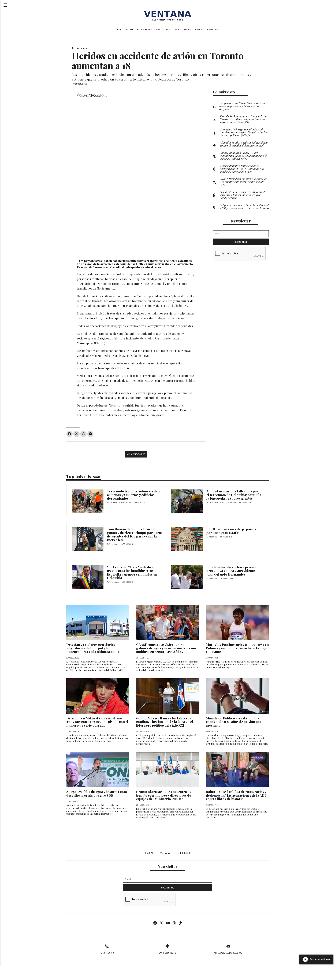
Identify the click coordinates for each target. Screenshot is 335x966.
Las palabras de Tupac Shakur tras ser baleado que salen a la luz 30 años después (242, 106)
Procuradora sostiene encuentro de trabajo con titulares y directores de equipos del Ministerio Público (163, 795)
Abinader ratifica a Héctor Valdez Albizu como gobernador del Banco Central (243, 144)
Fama (157, 30)
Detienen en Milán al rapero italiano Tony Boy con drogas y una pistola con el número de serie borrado (97, 721)
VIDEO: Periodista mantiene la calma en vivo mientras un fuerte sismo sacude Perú (243, 181)
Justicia (129, 30)
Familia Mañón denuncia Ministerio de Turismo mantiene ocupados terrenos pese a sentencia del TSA (243, 119)
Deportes (187, 30)
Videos (167, 30)
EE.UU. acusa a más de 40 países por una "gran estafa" (231, 531)
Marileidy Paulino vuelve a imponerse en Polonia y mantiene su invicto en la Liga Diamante (237, 648)
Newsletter (241, 221)
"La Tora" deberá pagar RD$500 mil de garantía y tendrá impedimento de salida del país (243, 195)
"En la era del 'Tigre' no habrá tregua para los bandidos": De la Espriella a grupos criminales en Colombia (132, 572)
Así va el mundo (144, 30)
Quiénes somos (212, 30)
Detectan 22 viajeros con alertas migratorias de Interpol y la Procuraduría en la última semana (92, 648)
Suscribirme (240, 241)
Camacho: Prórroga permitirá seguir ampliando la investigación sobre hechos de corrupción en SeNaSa (244, 132)
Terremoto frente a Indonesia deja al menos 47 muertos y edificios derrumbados (133, 494)
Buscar (119, 30)
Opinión (198, 30)
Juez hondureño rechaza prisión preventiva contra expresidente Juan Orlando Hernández (231, 570)
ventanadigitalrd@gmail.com (228, 953)
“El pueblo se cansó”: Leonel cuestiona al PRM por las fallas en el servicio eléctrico (244, 206)
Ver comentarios (136, 454)
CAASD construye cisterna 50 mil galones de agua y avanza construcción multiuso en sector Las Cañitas (166, 648)
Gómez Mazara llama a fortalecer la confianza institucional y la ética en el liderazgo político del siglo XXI (164, 721)
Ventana (165, 852)
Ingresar (185, 852)
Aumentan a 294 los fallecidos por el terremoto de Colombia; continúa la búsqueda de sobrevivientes (233, 494)
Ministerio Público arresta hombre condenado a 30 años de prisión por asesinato (233, 721)
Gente (176, 30)
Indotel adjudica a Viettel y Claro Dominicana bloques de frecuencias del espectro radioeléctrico (242, 155)
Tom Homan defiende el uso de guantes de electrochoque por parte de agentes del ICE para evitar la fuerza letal (134, 534)
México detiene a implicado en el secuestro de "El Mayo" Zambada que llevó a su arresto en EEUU (242, 168)
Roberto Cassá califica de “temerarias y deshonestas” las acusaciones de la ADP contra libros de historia (236, 795)
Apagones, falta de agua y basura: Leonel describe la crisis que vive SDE (97, 793)
